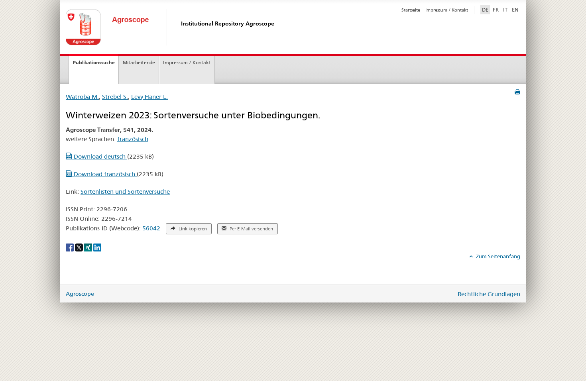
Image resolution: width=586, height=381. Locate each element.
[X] (79, 247)
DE (486, 9)
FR (496, 9)
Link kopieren (192, 229)
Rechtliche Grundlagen (489, 294)
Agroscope (80, 294)
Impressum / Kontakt (446, 10)
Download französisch (104, 174)
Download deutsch (99, 156)
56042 (151, 228)
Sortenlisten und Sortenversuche (125, 191)
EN (515, 9)
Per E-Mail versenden (250, 229)
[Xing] (88, 247)
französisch (132, 139)
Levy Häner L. (149, 96)
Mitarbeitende (139, 62)
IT (505, 9)
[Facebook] (70, 247)
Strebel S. (115, 96)
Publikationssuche (94, 62)
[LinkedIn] (97, 247)
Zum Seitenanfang (497, 256)
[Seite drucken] (517, 92)
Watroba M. (82, 96)
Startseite (410, 10)
